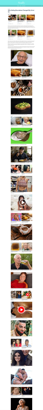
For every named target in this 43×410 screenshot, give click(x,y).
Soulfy (21, 2)
